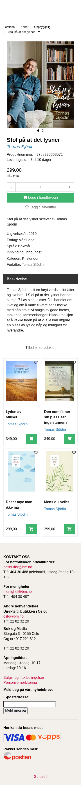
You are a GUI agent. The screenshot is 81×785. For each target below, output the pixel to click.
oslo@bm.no (13, 616)
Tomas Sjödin (20, 146)
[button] (38, 130)
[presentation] (12, 86)
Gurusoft (40, 776)
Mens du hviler (56, 502)
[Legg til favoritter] (36, 362)
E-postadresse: (16, 697)
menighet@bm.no (17, 591)
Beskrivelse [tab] (17, 279)
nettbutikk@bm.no (17, 567)
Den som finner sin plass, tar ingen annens (57, 417)
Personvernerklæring (20, 682)
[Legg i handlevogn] (31, 439)
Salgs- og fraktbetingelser (23, 677)
